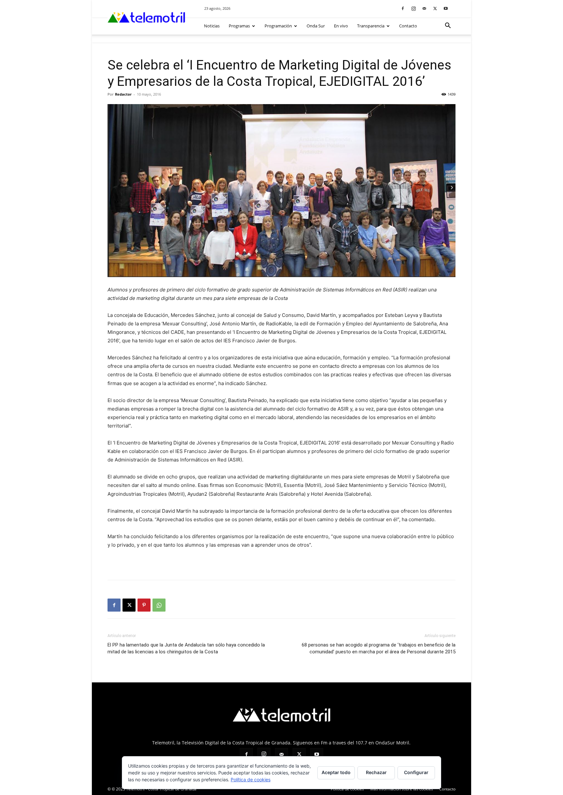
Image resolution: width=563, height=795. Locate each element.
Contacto (408, 26)
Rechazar (376, 772)
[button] (447, 26)
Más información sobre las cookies (401, 789)
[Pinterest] (144, 605)
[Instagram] (413, 8)
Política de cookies (347, 789)
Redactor (123, 94)
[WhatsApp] (159, 605)
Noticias (212, 26)
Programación (278, 26)
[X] (435, 8)
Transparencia (370, 26)
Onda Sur (316, 26)
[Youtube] (446, 8)
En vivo (341, 26)
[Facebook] (403, 8)
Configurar (416, 772)
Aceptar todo (336, 772)
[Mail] (424, 8)
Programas (239, 26)
